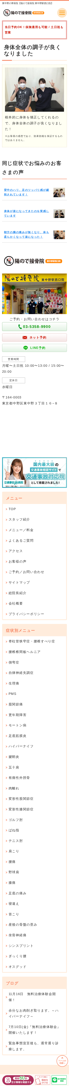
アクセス (16, 551)
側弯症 (14, 662)
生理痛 (14, 683)
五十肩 (14, 767)
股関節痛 (16, 704)
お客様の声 (18, 561)
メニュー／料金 (21, 530)
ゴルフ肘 (16, 820)
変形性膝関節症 (21, 809)
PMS (12, 694)
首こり (14, 914)
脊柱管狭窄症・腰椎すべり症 (32, 641)
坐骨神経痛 (18, 935)
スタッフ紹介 (19, 519)
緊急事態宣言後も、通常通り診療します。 (34, 1046)
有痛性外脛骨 (19, 778)
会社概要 (16, 603)
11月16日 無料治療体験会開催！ (32, 997)
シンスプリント (21, 946)
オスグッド (18, 967)
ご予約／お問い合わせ (26, 572)
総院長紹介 (18, 593)
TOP (12, 509)
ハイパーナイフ (21, 746)
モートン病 (18, 725)
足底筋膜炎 (18, 736)
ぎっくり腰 (18, 956)
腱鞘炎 (14, 757)
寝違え (14, 904)
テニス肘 (16, 841)
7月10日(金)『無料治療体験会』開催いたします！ (35, 1030)
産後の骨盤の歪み (23, 924)
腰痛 (12, 862)
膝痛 (12, 883)
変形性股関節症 (21, 799)
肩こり (14, 851)
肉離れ (14, 788)
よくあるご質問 (21, 540)
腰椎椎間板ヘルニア (25, 652)
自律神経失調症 (21, 673)
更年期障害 (18, 715)
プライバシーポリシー (26, 614)
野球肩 (14, 872)
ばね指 (14, 830)
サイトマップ (19, 582)
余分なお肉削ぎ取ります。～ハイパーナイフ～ (34, 1013)
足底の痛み (18, 893)
